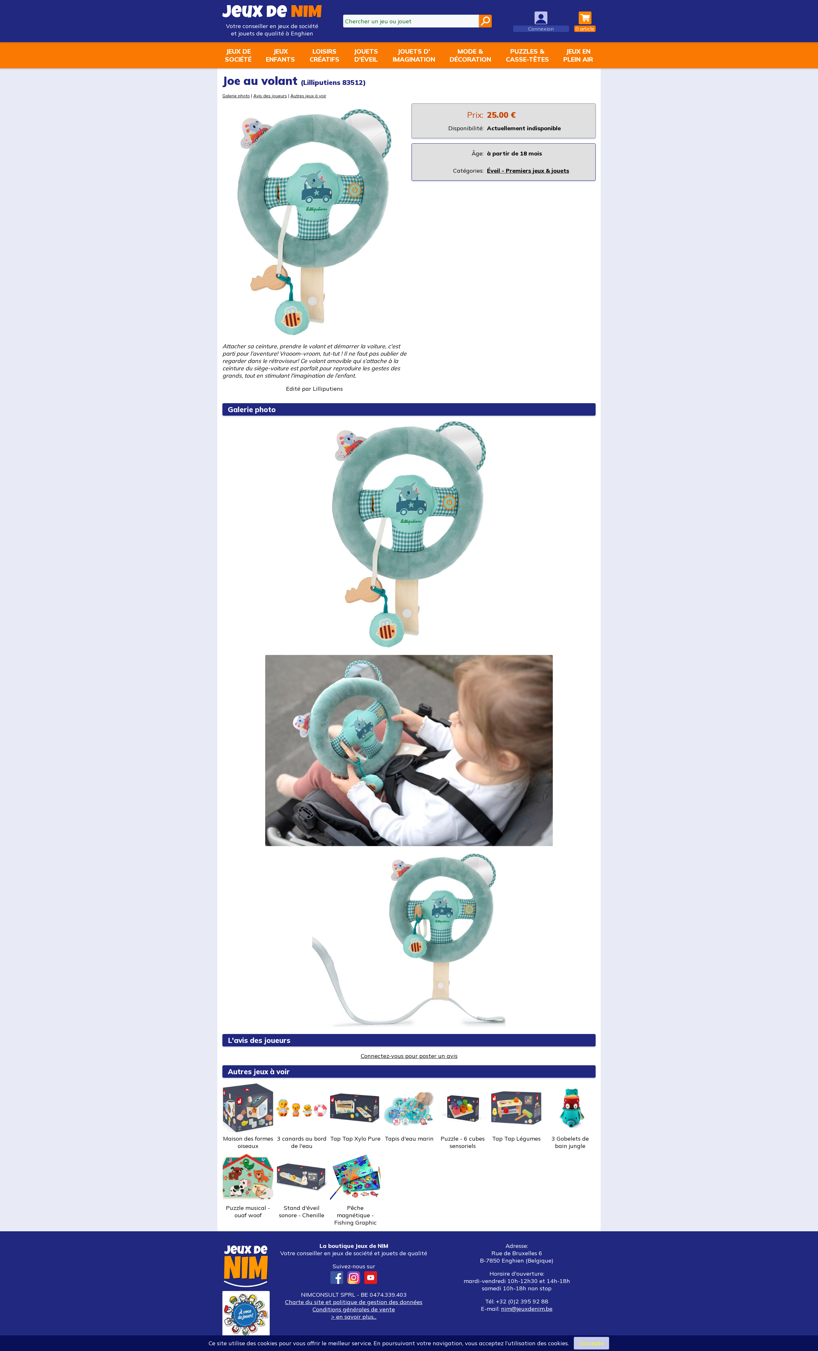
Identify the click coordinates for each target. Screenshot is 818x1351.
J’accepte (591, 1343)
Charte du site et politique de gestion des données (353, 1302)
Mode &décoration (470, 55)
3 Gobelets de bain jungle (570, 1142)
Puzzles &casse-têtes (527, 55)
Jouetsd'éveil (366, 55)
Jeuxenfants (280, 55)
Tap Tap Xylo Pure (355, 1138)
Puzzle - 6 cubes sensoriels (463, 1142)
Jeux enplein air (578, 55)
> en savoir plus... (353, 1316)
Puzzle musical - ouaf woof (248, 1211)
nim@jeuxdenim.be (526, 1308)
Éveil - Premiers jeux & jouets (528, 170)
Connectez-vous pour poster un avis (409, 1056)
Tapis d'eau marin (409, 1138)
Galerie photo (236, 95)
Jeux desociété (238, 55)
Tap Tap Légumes (516, 1138)
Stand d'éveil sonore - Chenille (301, 1211)
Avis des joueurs (270, 95)
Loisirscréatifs (324, 55)
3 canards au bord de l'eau (302, 1142)
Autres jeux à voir (308, 95)
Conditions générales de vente (354, 1309)
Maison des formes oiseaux (248, 1142)
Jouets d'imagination (414, 55)
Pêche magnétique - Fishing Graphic (355, 1215)
